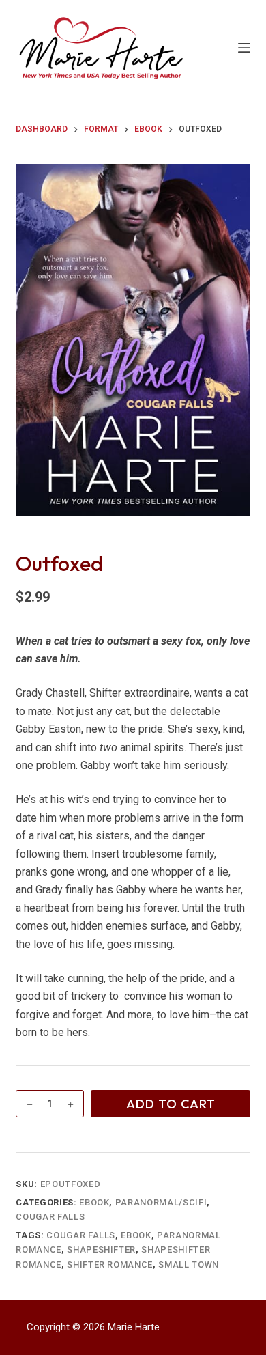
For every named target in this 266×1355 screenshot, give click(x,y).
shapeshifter (101, 1249)
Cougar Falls (50, 1217)
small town (188, 1264)
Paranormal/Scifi (161, 1202)
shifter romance (110, 1264)
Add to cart (171, 1104)
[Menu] (244, 48)
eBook (94, 1202)
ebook (136, 1235)
